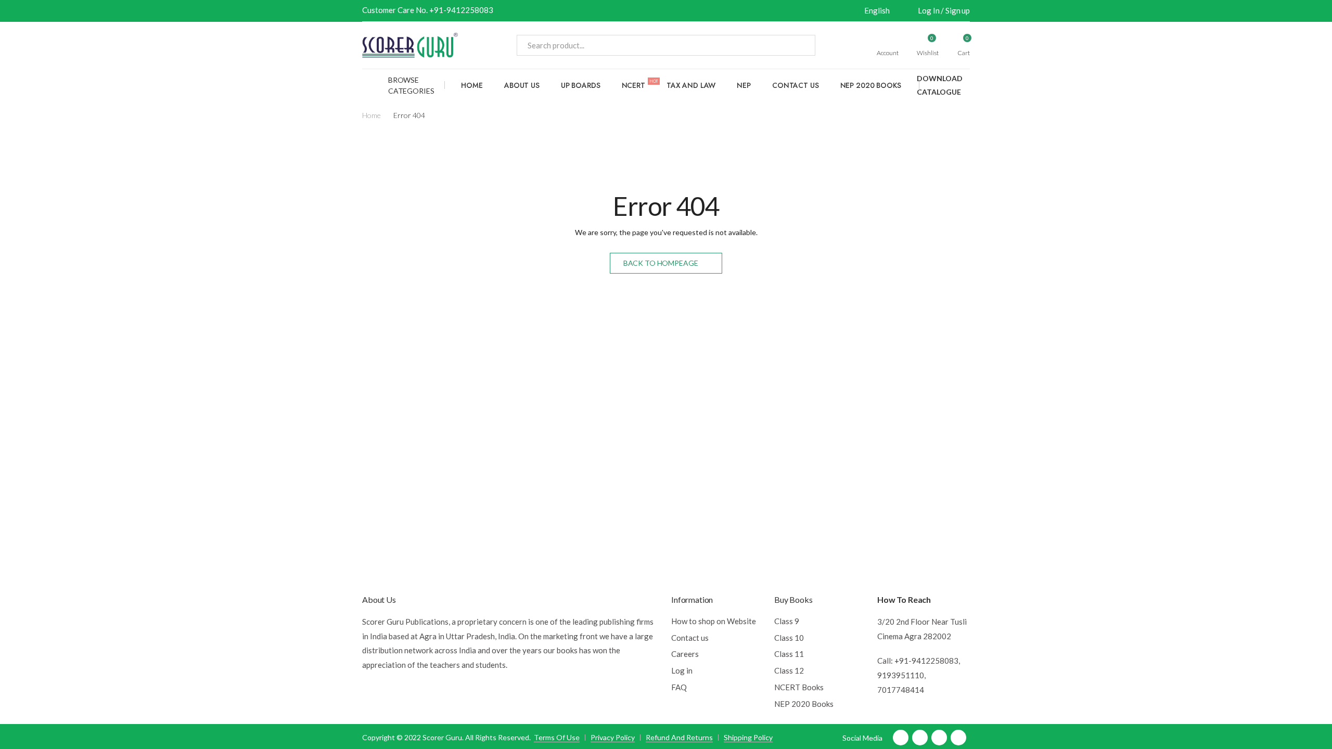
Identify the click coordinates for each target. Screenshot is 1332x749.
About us (522, 85)
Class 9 (786, 621)
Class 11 (789, 653)
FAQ (679, 687)
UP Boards (580, 85)
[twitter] (920, 737)
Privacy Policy (613, 737)
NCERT (640, 84)
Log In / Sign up (944, 10)
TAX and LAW (691, 85)
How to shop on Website (713, 621)
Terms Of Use (557, 737)
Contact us (795, 85)
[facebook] (900, 737)
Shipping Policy (748, 737)
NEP (744, 85)
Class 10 (789, 637)
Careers (685, 653)
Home (471, 85)
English (876, 10)
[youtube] (939, 737)
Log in (682, 670)
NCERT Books (799, 687)
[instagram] (958, 737)
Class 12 (789, 670)
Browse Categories (411, 85)
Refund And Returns (679, 737)
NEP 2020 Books (870, 85)
